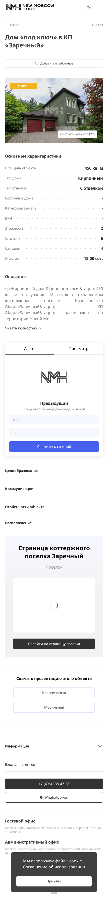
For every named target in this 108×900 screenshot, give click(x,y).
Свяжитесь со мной (54, 446)
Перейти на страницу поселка (54, 643)
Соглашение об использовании (54, 867)
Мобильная (54, 707)
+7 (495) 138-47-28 (54, 783)
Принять (54, 881)
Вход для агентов (20, 764)
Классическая (54, 692)
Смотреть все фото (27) (77, 134)
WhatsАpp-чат (56, 797)
